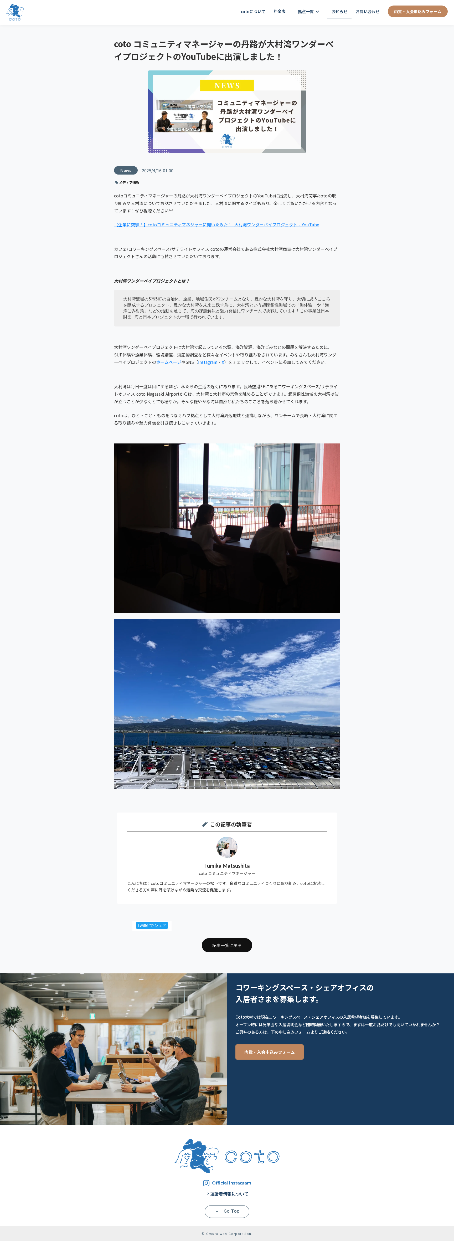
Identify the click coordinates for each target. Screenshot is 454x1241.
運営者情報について (229, 1194)
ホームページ (168, 362)
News (125, 170)
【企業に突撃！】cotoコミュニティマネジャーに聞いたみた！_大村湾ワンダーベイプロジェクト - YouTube (216, 224)
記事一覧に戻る (227, 945)
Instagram (208, 362)
